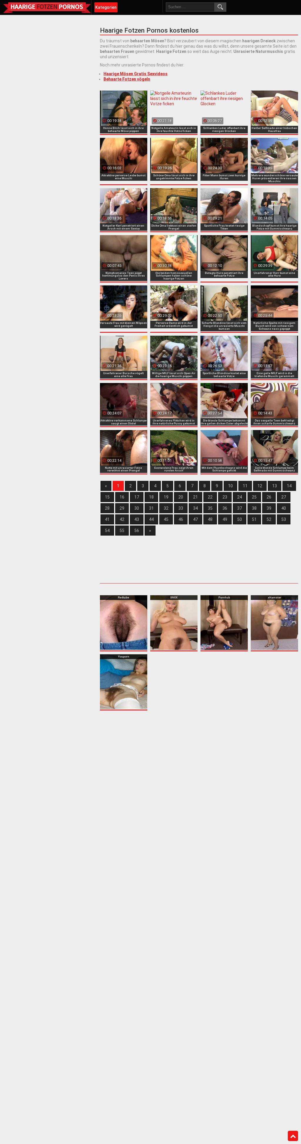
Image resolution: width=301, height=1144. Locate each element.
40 (283, 508)
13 (274, 486)
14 (289, 486)
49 (225, 519)
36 (225, 508)
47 (195, 519)
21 (195, 497)
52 (269, 519)
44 (151, 519)
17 (136, 497)
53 (283, 519)
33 (180, 508)
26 (269, 497)
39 (269, 508)
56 (136, 530)
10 (230, 486)
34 (195, 508)
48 (210, 519)
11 (245, 486)
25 (254, 497)
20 (180, 497)
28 (107, 508)
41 (107, 519)
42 (122, 519)
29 (122, 508)
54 (107, 530)
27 (283, 497)
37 (239, 508)
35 (210, 508)
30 (136, 508)
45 (166, 519)
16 (122, 497)
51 (254, 519)
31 (151, 508)
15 (107, 497)
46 (180, 519)
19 (166, 497)
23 (225, 497)
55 (122, 530)
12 (259, 486)
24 (239, 497)
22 (210, 497)
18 (151, 497)
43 (136, 519)
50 (239, 519)
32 (166, 508)
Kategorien (106, 7)
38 (254, 508)
